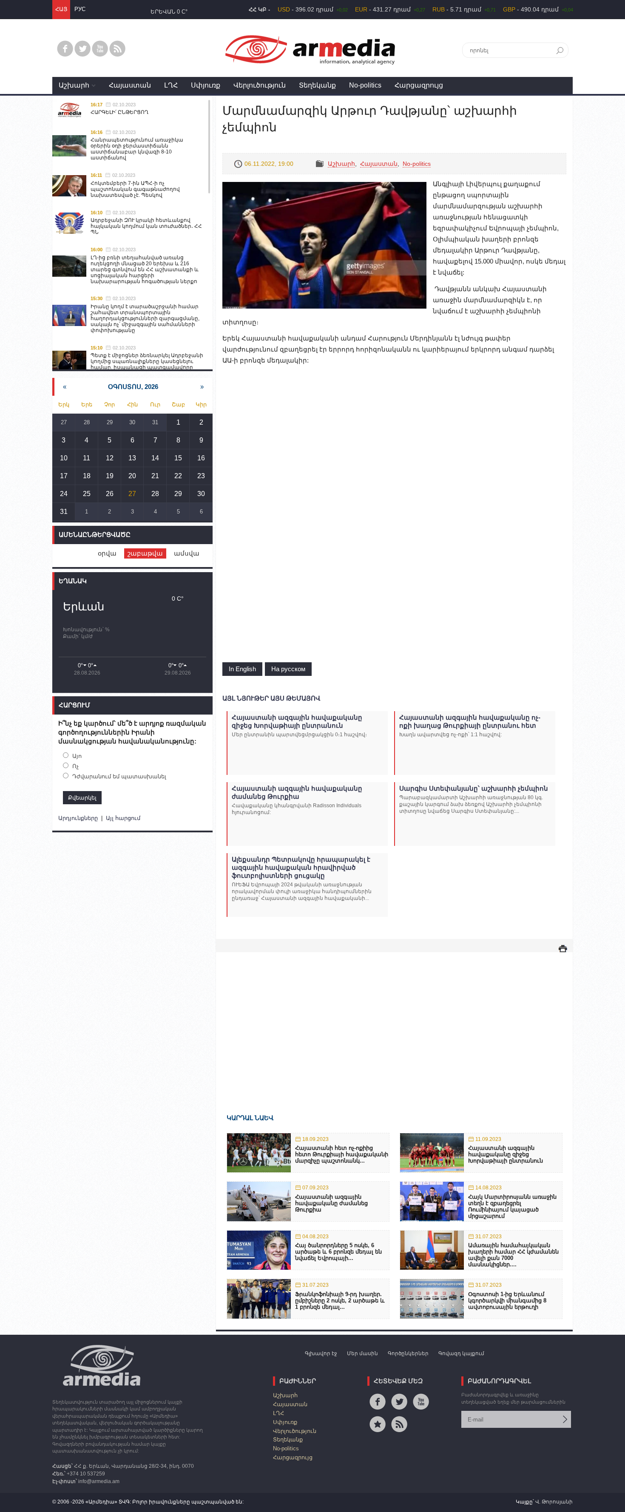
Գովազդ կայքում (461, 1353)
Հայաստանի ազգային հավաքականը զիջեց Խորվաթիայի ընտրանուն (297, 721)
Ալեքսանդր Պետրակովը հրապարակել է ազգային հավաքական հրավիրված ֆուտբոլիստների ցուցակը (301, 867)
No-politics (365, 85)
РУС (79, 9)
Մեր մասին (362, 1353)
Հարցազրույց (419, 85)
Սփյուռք (205, 85)
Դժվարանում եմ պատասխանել (119, 776)
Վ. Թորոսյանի (554, 1502)
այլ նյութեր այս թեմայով (271, 698)
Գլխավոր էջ (321, 1353)
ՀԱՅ (61, 9)
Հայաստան (130, 85)
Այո (77, 756)
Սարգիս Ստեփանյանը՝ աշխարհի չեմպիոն (473, 788)
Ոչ (75, 766)
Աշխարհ (74, 85)
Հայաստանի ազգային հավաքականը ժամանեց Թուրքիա (297, 792)
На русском (288, 668)
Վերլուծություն (259, 85)
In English (242, 668)
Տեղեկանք (317, 85)
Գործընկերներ (408, 1353)
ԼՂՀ (171, 85)
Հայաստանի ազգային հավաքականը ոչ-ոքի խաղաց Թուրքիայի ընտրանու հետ (469, 721)
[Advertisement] (394, 1020)
